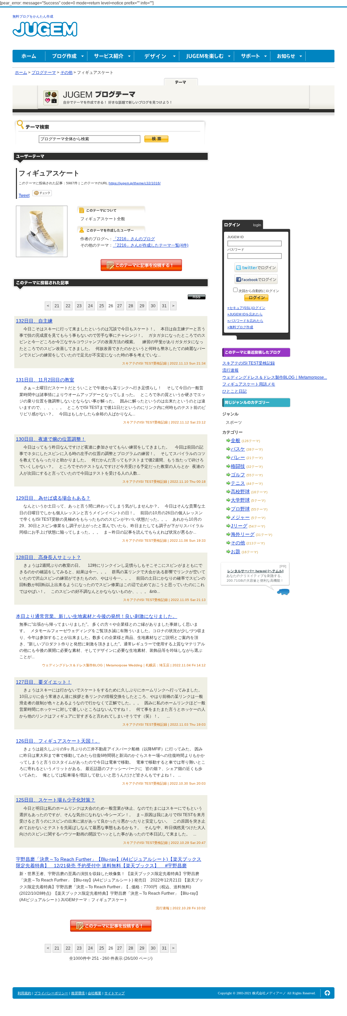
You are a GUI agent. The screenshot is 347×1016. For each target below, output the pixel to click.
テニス (238, 483)
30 (153, 306)
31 (164, 306)
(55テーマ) (254, 475)
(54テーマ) (257, 526)
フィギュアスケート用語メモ (248, 384)
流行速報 (230, 370)
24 (90, 306)
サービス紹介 (110, 56)
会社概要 (94, 993)
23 (79, 306)
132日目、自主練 (34, 321)
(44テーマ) (254, 483)
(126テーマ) (251, 441)
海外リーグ (242, 534)
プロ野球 (240, 509)
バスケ (238, 449)
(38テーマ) (254, 449)
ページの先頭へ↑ (327, 993)
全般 (235, 440)
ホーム (29, 56)
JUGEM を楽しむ (206, 56)
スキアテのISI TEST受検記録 (248, 363)
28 (130, 306)
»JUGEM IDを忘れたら (245, 314)
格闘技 (238, 466)
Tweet (24, 195)
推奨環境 (78, 993)
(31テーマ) (264, 535)
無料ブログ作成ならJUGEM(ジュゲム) (45, 33)
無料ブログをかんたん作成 (33, 16)
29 (142, 306)
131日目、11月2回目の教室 (45, 379)
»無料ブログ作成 (240, 327)
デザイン (156, 56)
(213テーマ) (255, 543)
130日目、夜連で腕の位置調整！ (51, 439)
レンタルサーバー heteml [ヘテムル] (255, 571)
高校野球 (240, 491)
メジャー (240, 517)
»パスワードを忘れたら (245, 321)
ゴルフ (238, 474)
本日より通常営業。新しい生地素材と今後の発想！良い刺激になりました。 (96, 616)
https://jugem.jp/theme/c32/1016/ (135, 183)
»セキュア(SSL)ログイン (246, 308)
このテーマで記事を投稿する (141, 265)
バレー (238, 457)
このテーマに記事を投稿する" (110, 926)
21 (57, 306)
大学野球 (240, 500)
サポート (252, 56)
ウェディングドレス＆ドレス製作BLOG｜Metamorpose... (274, 377)
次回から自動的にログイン (258, 291)
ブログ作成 (66, 56)
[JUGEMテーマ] (181, 81)
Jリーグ (239, 525)
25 (101, 306)
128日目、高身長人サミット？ (48, 557)
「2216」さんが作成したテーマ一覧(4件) (150, 245)
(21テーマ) (254, 458)
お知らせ (288, 56)
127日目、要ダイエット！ (44, 682)
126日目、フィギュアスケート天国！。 (58, 741)
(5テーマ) (258, 500)
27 (119, 306)
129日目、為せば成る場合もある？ (53, 498)
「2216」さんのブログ (134, 238)
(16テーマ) (259, 492)
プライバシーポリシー (51, 993)
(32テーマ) (254, 467)
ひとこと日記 (234, 391)
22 (68, 306)
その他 (238, 542)
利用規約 (24, 993)
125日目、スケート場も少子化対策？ (55, 800)
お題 (235, 551)
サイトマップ (114, 993)
